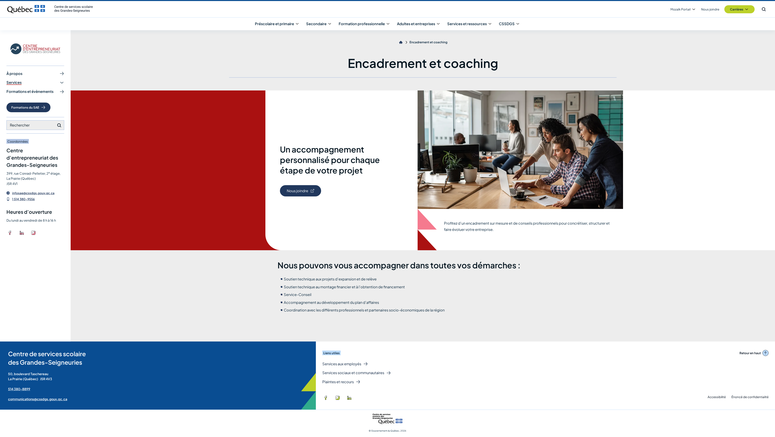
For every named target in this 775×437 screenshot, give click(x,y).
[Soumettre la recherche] (59, 125)
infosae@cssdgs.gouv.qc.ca (33, 193)
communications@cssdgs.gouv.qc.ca (37, 399)
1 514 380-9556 (23, 199)
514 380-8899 (19, 389)
